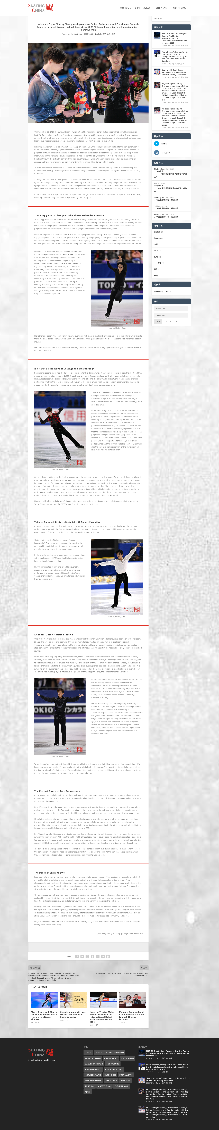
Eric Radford (112, 1064)
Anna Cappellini (93, 1058)
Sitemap (167, 291)
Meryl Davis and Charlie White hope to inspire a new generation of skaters (44, 1016)
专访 (156, 250)
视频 (156, 275)
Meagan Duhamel (93, 1080)
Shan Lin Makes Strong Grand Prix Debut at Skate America (73, 1014)
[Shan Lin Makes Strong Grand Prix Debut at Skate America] (73, 1000)
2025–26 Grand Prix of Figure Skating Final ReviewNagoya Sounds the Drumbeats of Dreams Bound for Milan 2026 (174, 38)
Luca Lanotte (125, 1075)
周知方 (87, 1091)
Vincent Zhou (104, 1086)
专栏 (104, 34)
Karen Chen (110, 1075)
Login (158, 322)
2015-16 (88, 1052)
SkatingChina (76, 34)
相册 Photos (179, 8)
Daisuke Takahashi (94, 1064)
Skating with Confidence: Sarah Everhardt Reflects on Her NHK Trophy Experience (174, 72)
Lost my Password (170, 322)
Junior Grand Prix (114, 1069)
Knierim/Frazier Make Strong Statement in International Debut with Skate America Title (102, 1017)
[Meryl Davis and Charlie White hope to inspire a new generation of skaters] (44, 1000)
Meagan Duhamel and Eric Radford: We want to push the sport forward (131, 1016)
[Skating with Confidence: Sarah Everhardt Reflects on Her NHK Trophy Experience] (157, 72)
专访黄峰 (170, 174)
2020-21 (98, 1052)
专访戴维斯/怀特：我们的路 (167, 200)
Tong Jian (89, 1086)
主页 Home (125, 8)
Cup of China (127, 1058)
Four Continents (93, 1069)
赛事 (113, 34)
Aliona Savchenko (115, 1052)
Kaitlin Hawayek (93, 1075)
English (98, 34)
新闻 (109, 34)
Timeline (157, 291)
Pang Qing (126, 1080)
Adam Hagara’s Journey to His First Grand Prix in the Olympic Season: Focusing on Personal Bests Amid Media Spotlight (175, 56)
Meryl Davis (111, 1080)
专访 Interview (142, 8)
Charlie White (111, 1058)
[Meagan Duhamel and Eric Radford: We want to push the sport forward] (132, 1000)
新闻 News (161, 8)
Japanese (158, 238)
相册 (156, 269)
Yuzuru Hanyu (121, 1086)
